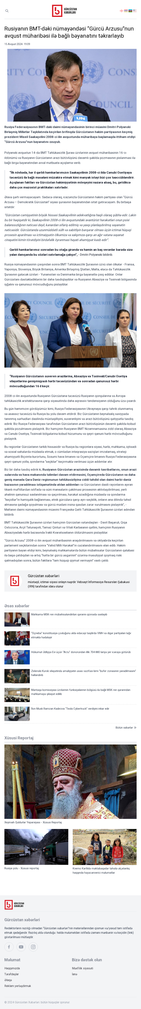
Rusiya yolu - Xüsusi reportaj (21, 868)
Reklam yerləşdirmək (17, 986)
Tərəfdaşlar (11, 974)
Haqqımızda (12, 968)
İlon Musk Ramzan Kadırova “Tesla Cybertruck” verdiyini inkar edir (70, 708)
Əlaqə (8, 980)
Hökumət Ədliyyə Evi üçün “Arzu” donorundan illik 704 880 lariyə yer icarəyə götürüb (81, 652)
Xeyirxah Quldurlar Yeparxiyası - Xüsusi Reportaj (33, 822)
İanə (74, 974)
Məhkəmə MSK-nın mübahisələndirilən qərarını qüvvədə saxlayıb (69, 614)
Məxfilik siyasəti (82, 968)
